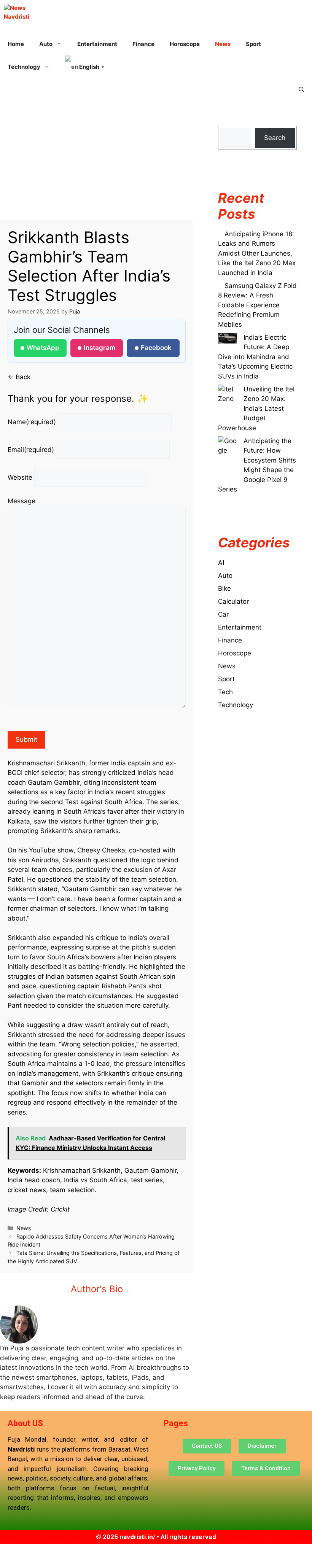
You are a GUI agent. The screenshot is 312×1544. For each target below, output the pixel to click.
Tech (225, 692)
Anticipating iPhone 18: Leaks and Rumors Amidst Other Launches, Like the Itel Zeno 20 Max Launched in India (257, 253)
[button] (301, 89)
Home (16, 44)
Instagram (99, 347)
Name (32, 422)
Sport (253, 44)
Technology (235, 705)
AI (221, 562)
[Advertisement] (96, 164)
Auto (225, 575)
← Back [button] (19, 377)
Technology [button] (24, 66)
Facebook (156, 347)
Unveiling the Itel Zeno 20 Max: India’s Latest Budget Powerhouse (256, 408)
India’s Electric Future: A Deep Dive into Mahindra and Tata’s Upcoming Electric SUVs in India (255, 357)
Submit (26, 739)
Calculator (233, 601)
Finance (143, 44)
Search (274, 138)
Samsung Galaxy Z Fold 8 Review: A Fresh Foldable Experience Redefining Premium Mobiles (257, 305)
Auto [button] (46, 44)
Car (223, 614)
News (223, 44)
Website (20, 477)
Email (31, 449)
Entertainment (97, 44)
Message (21, 501)
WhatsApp (43, 347)
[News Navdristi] (16, 11)
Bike (224, 588)
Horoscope (185, 44)
